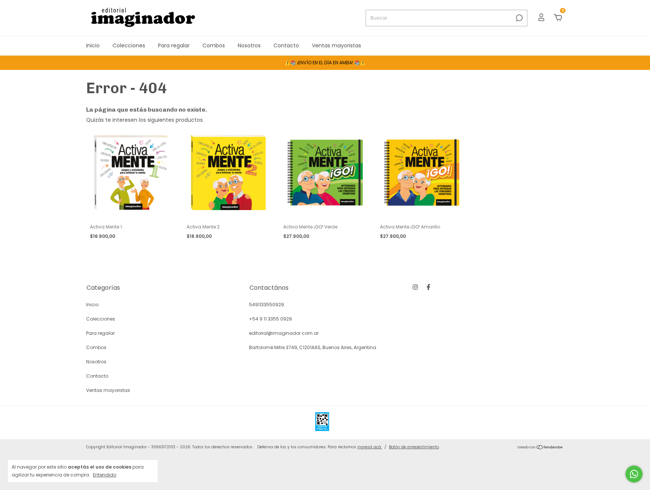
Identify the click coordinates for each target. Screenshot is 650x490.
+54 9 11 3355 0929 (270, 319)
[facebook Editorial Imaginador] (428, 287)
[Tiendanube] (540, 448)
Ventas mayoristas (336, 45)
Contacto (286, 45)
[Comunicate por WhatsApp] (634, 474)
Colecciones (128, 45)
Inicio (93, 45)
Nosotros (249, 45)
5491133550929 (266, 304)
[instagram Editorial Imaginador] (415, 287)
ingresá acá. (369, 447)
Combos (213, 45)
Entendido (104, 475)
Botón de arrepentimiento (414, 447)
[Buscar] (518, 18)
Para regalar (174, 45)
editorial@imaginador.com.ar (284, 333)
